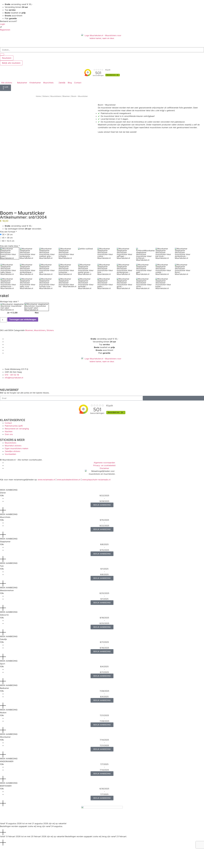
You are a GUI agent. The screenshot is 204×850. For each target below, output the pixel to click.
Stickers (45, 96)
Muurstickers (55, 96)
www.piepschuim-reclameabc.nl (96, 479)
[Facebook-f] (3, 382)
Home (38, 96)
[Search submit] (2, 54)
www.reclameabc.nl (46, 479)
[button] (8, 83)
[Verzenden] (173, 398)
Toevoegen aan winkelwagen (22, 319)
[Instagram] (9, 382)
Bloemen (66, 96)
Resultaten (6, 58)
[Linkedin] (22, 382)
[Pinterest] (16, 382)
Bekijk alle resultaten (11, 63)
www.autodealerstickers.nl (68, 479)
